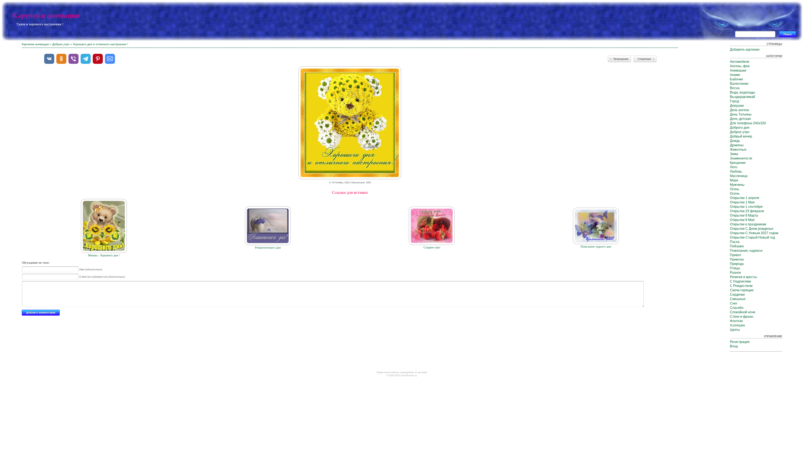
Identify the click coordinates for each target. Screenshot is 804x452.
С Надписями (740, 281)
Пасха (735, 242)
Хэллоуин (737, 325)
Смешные (738, 299)
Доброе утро (61, 44)
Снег (733, 303)
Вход (734, 346)
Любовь (736, 171)
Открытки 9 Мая (742, 220)
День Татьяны (741, 114)
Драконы (737, 145)
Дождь (735, 141)
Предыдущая (620, 59)
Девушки (737, 105)
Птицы (735, 268)
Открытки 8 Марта (744, 215)
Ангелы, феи (740, 66)
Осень (735, 193)
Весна (735, 88)
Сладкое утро (432, 247)
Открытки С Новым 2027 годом (754, 233)
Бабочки (736, 79)
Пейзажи (737, 246)
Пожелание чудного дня (596, 246)
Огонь (734, 189)
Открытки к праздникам (748, 224)
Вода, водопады (742, 92)
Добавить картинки (744, 49)
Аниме (735, 75)
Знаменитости (741, 158)
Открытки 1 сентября (746, 206)
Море (734, 180)
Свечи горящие (742, 290)
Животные (738, 149)
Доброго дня (739, 127)
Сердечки (737, 294)
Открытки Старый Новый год (752, 237)
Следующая (644, 59)
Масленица (738, 176)
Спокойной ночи (742, 312)
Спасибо (736, 307)
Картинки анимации (46, 15)
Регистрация (740, 342)
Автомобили (739, 61)
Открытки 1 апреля (744, 198)
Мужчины (737, 184)
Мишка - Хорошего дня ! (104, 255)
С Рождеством (741, 286)
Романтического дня (268, 247)
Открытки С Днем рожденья (751, 228)
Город (734, 101)
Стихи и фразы (741, 316)
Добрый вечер (741, 136)
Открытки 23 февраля (747, 211)
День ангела (739, 110)
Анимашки (738, 70)
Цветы (735, 329)
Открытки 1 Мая (742, 202)
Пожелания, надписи (746, 250)
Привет (735, 255)
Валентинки (739, 83)
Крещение (738, 162)
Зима (734, 154)
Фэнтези (736, 321)
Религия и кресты (743, 277)
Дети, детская (740, 119)
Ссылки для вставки (350, 192)
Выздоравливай (742, 97)
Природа (737, 264)
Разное (735, 272)
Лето (733, 167)
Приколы (737, 259)
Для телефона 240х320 (748, 123)
